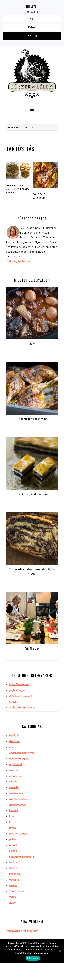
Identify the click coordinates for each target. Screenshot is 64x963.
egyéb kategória (19, 758)
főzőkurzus (16, 793)
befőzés (14, 735)
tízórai (13, 868)
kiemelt (13, 810)
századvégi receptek (22, 856)
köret (12, 816)
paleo (12, 839)
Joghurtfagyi (17, 690)
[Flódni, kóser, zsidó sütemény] (32, 489)
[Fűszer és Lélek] (32, 102)
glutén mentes (18, 799)
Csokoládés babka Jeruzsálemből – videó (32, 571)
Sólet (32, 343)
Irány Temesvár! (19, 684)
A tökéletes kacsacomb (32, 418)
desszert (14, 741)
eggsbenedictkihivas (22, 752)
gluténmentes (17, 804)
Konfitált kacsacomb (40, 196)
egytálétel (15, 764)
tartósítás (15, 862)
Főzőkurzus (32, 648)
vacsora (14, 879)
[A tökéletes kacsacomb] (32, 414)
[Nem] (60, 951)
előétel (13, 770)
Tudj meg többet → (18, 261)
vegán (13, 885)
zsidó (12, 902)
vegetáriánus (17, 891)
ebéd (12, 747)
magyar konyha (19, 833)
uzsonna (14, 873)
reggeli (13, 845)
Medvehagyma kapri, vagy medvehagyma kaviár (18, 189)
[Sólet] (32, 339)
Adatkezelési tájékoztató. (22, 930)
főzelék (14, 787)
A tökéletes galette (21, 696)
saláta (13, 850)
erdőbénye (16, 776)
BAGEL (13, 701)
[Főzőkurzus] (32, 643)
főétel (13, 781)
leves (12, 827)
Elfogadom (32, 958)
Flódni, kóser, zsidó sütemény (32, 494)
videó (12, 896)
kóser (12, 822)
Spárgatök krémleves (22, 707)
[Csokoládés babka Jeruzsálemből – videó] (32, 564)
